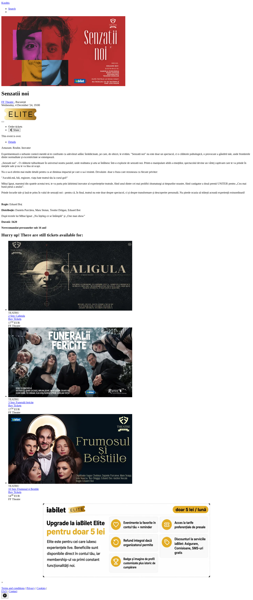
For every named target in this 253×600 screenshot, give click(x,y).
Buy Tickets (14, 318)
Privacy (31, 588)
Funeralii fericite (21, 402)
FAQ (4, 591)
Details (12, 141)
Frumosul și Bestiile (23, 489)
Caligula (16, 315)
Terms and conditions (13, 588)
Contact (13, 591)
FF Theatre (7, 102)
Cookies (41, 588)
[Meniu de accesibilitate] (4, 596)
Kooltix (5, 2)
